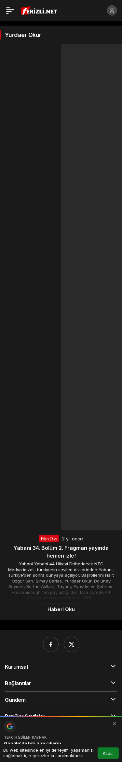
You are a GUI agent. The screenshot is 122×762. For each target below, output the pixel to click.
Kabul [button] (108, 753)
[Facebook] (51, 644)
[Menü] (10, 10)
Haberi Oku (61, 609)
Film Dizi (49, 538)
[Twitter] (71, 644)
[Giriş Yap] (112, 10)
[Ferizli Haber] (40, 9)
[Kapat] (114, 724)
